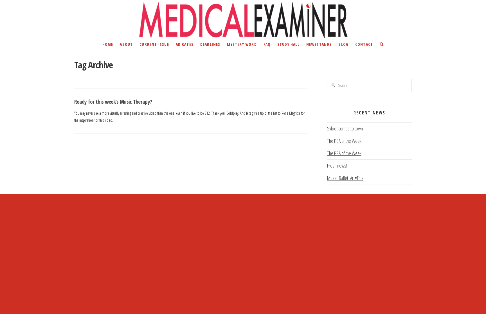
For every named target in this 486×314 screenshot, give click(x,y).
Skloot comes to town (345, 128)
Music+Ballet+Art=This (345, 178)
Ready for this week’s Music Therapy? (113, 101)
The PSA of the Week (344, 140)
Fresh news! (337, 165)
